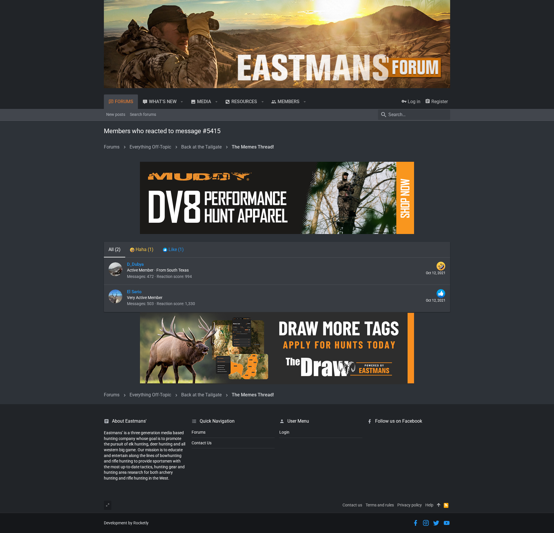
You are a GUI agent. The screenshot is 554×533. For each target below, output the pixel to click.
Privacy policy (409, 505)
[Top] (438, 505)
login (284, 432)
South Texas (178, 270)
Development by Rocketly (126, 523)
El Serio (134, 291)
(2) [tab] (114, 249)
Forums (198, 432)
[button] (182, 101)
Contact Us (202, 443)
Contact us (352, 505)
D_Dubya (135, 264)
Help (429, 505)
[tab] (141, 249)
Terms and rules (380, 505)
